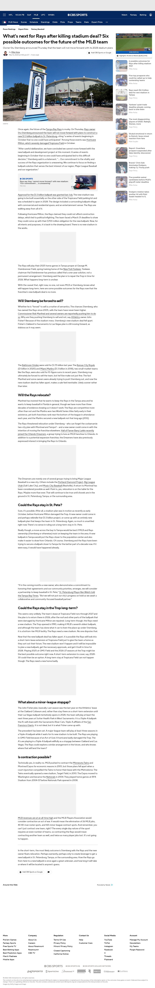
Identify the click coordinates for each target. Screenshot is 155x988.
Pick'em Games (9, 940)
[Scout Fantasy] (109, 971)
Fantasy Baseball (37, 29)
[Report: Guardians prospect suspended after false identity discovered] (121, 153)
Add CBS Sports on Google (101, 53)
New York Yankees (72, 269)
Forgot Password (137, 950)
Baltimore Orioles (30, 365)
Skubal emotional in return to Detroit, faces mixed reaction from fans (140, 136)
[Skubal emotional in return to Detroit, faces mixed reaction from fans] (121, 138)
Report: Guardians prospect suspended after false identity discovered (140, 150)
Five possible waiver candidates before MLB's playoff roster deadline (140, 179)
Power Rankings (9, 29)
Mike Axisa (15, 52)
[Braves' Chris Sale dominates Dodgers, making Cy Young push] (121, 167)
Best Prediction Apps (12, 953)
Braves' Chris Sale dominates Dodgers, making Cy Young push (139, 165)
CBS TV (31, 953)
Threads (107, 956)
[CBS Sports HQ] (73, 966)
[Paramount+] (68, 971)
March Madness (10, 956)
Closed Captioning (62, 951)
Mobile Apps (8, 959)
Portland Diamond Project (70, 482)
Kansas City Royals (86, 365)
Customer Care (85, 943)
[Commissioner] (84, 970)
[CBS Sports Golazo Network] (97, 966)
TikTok (107, 943)
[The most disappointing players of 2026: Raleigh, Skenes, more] (121, 124)
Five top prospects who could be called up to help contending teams (140, 77)
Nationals (50, 777)
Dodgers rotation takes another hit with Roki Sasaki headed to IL (139, 194)
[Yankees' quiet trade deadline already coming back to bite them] (121, 109)
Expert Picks (23, 29)
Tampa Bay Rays (54, 129)
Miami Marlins (47, 368)
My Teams (134, 946)
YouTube (108, 940)
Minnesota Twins (81, 763)
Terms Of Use (60, 940)
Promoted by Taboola (103, 885)
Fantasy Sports (9, 943)
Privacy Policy (60, 943)
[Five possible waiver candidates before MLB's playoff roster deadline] (121, 182)
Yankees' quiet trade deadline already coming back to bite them (140, 107)
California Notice (61, 954)
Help (81, 940)
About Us (32, 940)
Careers (31, 943)
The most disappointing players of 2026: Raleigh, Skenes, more (140, 121)
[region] (134, 43)
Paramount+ (33, 950)
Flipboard (108, 959)
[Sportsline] (52, 971)
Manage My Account (139, 940)
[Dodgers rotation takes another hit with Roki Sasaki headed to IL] (121, 196)
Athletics (75, 317)
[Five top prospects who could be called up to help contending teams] (121, 80)
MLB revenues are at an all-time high (35, 818)
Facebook (108, 950)
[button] (107, 22)
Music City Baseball (52, 485)
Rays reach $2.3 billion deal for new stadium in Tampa (139, 92)
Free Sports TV (9, 946)
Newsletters (135, 943)
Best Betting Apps (11, 950)
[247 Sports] (35, 971)
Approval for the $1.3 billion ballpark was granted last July (45, 194)
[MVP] (97, 970)
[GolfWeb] (123, 971)
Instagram (108, 946)
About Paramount (36, 946)
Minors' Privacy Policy (63, 946)
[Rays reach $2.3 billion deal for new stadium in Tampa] (121, 95)
